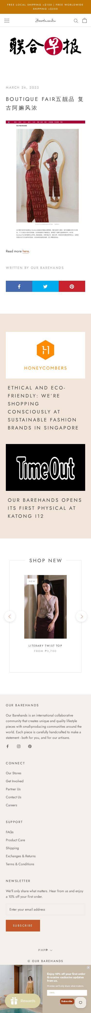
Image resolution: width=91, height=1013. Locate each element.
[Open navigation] (6, 20)
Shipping (12, 848)
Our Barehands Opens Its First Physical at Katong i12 (45, 508)
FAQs (10, 832)
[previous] (9, 616)
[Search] (76, 20)
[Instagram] (18, 746)
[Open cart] (85, 20)
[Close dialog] (88, 967)
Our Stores (13, 773)
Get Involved (15, 781)
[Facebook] (7, 746)
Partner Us (13, 789)
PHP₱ (43, 950)
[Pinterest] (30, 746)
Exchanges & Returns (21, 856)
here (26, 251)
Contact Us (13, 797)
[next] (81, 616)
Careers (11, 805)
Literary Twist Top (45, 646)
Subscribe (23, 925)
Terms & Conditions (20, 864)
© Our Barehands (46, 961)
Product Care (15, 840)
